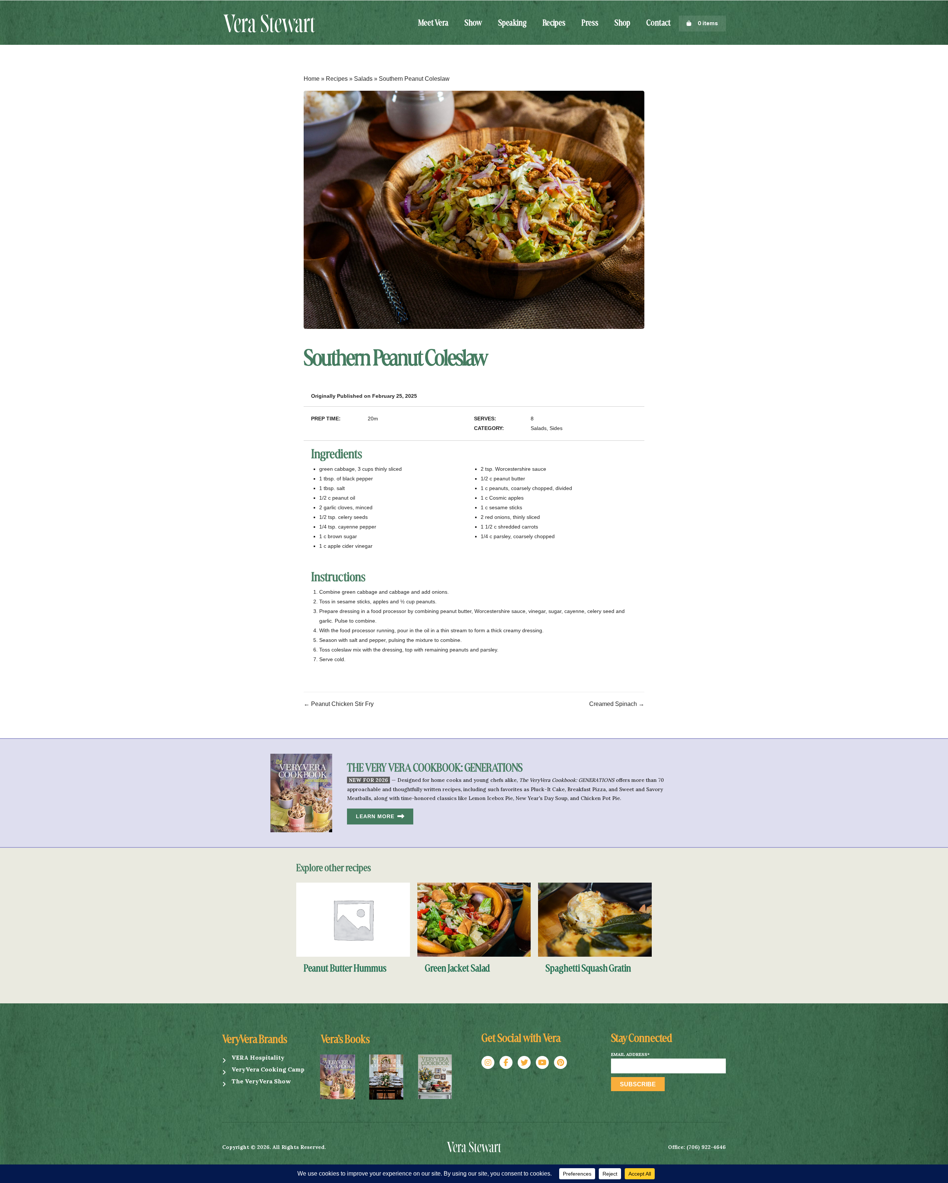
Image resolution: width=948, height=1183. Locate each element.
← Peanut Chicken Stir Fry (339, 704)
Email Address (630, 1054)
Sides (556, 428)
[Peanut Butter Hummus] (353, 919)
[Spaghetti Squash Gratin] (595, 919)
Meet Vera (433, 23)
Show (473, 23)
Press (589, 23)
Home (312, 79)
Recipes (554, 23)
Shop (622, 23)
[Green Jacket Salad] (474, 919)
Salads (363, 79)
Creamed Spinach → (616, 704)
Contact (658, 23)
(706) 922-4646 (706, 1147)
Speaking (512, 23)
